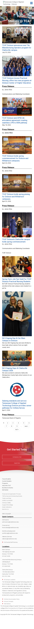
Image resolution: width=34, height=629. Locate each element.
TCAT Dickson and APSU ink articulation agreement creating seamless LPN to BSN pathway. (14, 120)
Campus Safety (6, 502)
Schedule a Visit (17, 457)
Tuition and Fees (6, 498)
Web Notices (7, 603)
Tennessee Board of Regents (15, 608)
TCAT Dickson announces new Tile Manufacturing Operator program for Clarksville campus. (16, 47)
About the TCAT (6, 485)
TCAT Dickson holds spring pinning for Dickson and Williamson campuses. (16, 196)
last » (17, 429)
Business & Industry (7, 487)
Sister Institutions (7, 507)
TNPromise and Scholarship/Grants (12, 496)
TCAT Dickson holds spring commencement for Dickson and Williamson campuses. (15, 158)
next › (26, 426)
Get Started (5, 490)
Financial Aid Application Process (11, 494)
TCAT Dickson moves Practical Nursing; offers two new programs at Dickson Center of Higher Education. (16, 80)
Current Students (6, 481)
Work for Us (5, 509)
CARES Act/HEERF (7, 500)
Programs (5, 483)
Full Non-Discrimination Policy (11, 599)
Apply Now (17, 463)
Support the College (7, 505)
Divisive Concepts (8, 601)
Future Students (6, 479)
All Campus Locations (9, 579)
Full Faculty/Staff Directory (11, 542)
